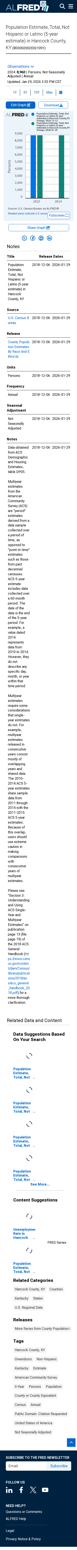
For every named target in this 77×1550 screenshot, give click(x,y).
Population (54, 1387)
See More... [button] (40, 1184)
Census (20, 1405)
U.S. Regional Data (29, 1308)
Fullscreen (57, 215)
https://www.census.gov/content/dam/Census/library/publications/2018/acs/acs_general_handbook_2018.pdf (19, 973)
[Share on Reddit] (41, 238)
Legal (10, 1531)
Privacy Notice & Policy (23, 1539)
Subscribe (59, 1466)
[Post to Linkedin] (49, 238)
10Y (37, 92)
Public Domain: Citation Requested (41, 1414)
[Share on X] (24, 238)
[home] (27, 6)
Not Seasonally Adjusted (33, 1432)
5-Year (19, 1387)
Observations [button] (18, 66)
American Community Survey (36, 1377)
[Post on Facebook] (32, 238)
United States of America (33, 1423)
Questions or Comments (24, 1512)
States (38, 1298)
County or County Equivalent (35, 1396)
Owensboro (23, 1359)
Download (52, 105)
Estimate (39, 1368)
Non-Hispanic (47, 1359)
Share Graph (36, 228)
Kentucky (21, 1298)
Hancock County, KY (30, 1289)
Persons (35, 1387)
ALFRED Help (16, 1519)
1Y (15, 92)
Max (49, 92)
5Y (25, 92)
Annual (35, 1405)
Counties (56, 1289)
